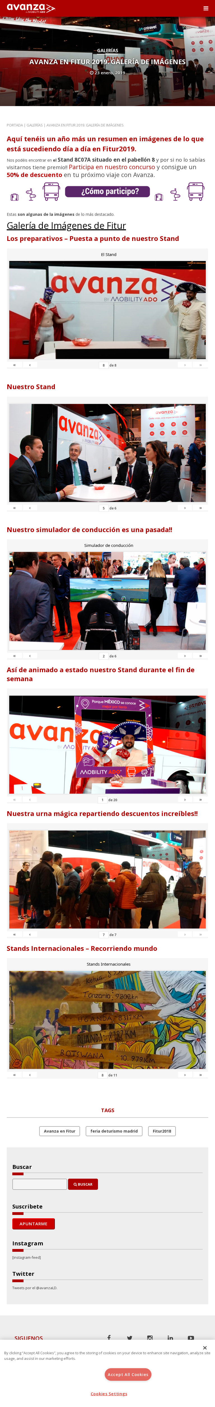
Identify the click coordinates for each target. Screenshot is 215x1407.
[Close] (205, 1347)
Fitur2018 (162, 1131)
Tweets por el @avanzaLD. (34, 1287)
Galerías (107, 50)
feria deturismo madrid (114, 1131)
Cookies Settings (109, 1393)
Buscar (84, 1184)
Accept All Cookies (128, 1374)
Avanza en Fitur (59, 1131)
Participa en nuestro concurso (112, 167)
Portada (15, 125)
